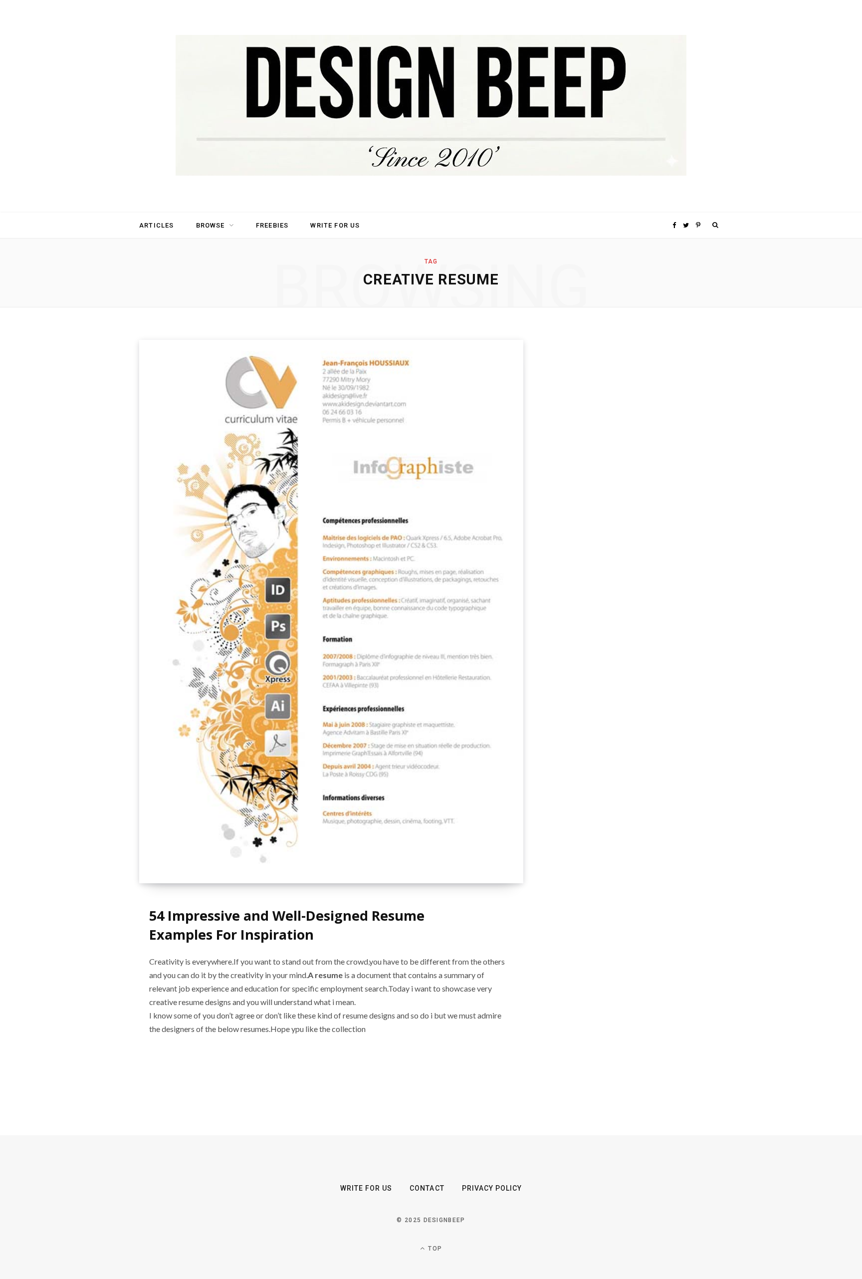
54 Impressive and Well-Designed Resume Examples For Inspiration (287, 925)
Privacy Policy (492, 1188)
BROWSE (210, 225)
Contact (427, 1188)
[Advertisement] (628, 489)
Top (434, 1248)
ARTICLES (156, 225)
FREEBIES (272, 225)
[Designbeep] (431, 106)
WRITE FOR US (335, 225)
